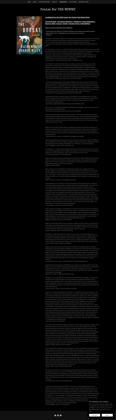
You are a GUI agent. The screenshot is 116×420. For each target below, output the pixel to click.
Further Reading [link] (44, 2)
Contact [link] (54, 2)
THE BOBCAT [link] (63, 2)
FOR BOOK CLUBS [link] (84, 2)
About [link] (35, 2)
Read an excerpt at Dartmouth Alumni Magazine (58, 28)
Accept (107, 415)
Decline (94, 415)
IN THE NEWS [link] (73, 2)
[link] (55, 415)
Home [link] (29, 2)
